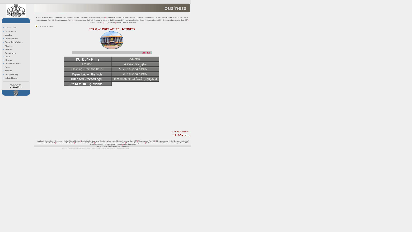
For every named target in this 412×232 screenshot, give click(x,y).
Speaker (8, 35)
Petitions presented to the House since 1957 (109, 20)
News (7, 67)
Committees (10, 53)
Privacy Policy (107, 146)
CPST (7, 56)
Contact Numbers (13, 63)
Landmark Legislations (44, 17)
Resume (118, 23)
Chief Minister (11, 38)
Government (10, 31)
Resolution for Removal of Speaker (93, 17)
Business (9, 49)
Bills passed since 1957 (153, 20)
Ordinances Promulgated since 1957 (175, 20)
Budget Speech (109, 23)
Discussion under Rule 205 (84, 20)
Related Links (11, 78)
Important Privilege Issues (135, 20)
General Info (10, 27)
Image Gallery (11, 74)
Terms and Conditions (121, 146)
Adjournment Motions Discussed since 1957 (121, 17)
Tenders (8, 70)
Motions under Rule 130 (145, 17)
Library (8, 60)
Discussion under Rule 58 (64, 20)
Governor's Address (96, 23)
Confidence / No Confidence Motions (66, 17)
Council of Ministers (14, 42)
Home (99, 146)
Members (9, 46)
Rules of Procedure (129, 23)
